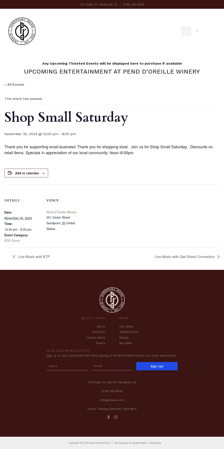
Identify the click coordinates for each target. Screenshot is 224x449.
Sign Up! (156, 366)
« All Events (14, 84)
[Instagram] (116, 417)
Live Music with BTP (33, 256)
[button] (186, 31)
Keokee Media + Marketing (146, 442)
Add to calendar (27, 173)
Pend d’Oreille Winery (61, 212)
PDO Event (12, 240)
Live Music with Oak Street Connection (185, 256)
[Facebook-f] (108, 417)
